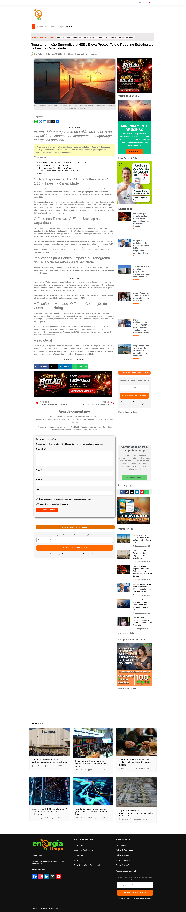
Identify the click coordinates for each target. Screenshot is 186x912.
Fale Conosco (121, 845)
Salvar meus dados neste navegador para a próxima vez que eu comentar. (65, 499)
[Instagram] (127, 492)
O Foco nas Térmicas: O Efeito (53, 165)
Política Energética (47, 37)
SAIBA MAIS (134, 151)
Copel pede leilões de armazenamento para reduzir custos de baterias (136, 813)
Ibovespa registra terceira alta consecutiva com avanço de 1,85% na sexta (91, 763)
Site (37, 489)
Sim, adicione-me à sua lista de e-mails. (53, 504)
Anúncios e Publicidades (83, 850)
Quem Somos (79, 845)
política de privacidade (77, 554)
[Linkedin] (137, 492)
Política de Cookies (123, 855)
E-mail (39, 480)
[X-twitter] (132, 492)
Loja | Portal (78, 855)
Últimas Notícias (42, 27)
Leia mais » (136, 229)
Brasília (53, 27)
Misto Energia (38, 766)
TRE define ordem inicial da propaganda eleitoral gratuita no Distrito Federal (141, 271)
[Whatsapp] (146, 492)
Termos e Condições (123, 860)
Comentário (41, 449)
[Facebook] (122, 492)
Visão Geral (43, 174)
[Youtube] (142, 492)
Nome (39, 470)
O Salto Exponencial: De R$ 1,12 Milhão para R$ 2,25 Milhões (62, 163)
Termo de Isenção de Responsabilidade (89, 865)
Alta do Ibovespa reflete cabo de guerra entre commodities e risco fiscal (91, 811)
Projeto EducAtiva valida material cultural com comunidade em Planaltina (141, 351)
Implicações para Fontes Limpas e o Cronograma (58, 168)
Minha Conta (78, 860)
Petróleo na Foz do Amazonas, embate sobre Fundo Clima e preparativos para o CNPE (141, 604)
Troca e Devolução (123, 865)
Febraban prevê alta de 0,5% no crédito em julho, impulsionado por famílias (135, 762)
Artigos (61, 27)
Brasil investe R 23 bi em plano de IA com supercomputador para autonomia (49, 811)
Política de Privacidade (124, 850)
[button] (41, 366)
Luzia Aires (124, 819)
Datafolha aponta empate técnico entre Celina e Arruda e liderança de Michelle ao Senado (142, 571)
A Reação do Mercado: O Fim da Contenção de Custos (59, 171)
